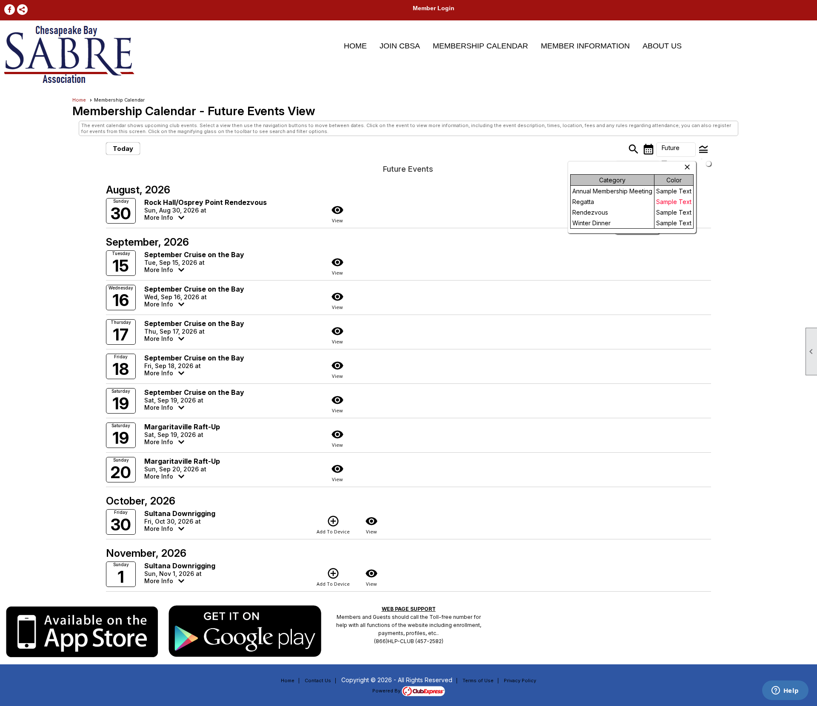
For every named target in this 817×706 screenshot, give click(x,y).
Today (123, 149)
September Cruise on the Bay (194, 254)
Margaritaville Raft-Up (182, 426)
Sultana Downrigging (179, 513)
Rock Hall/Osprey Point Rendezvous (205, 202)
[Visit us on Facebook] (9, 9)
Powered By (387, 691)
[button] (676, 149)
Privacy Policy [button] (520, 680)
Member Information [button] (585, 46)
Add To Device (333, 525)
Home (355, 46)
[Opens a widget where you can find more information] (785, 691)
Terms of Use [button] (478, 680)
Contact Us (318, 680)
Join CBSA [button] (400, 46)
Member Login (433, 8)
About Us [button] (662, 46)
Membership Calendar (480, 46)
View (337, 214)
